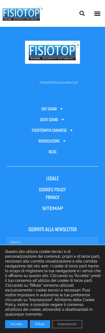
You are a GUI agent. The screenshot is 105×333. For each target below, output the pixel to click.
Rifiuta (40, 324)
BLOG (53, 151)
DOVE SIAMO (49, 119)
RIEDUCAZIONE (49, 141)
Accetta (16, 324)
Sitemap (52, 208)
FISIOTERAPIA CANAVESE (49, 130)
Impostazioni (67, 324)
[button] (97, 13)
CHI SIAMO (49, 108)
